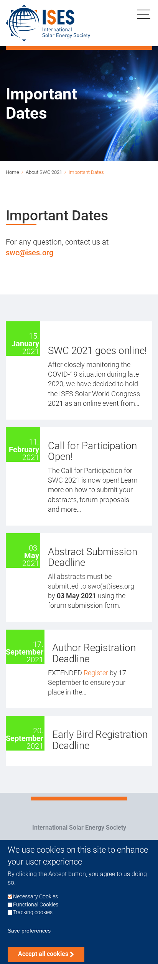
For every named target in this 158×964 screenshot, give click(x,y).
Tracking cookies (33, 912)
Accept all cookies (43, 953)
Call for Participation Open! (92, 451)
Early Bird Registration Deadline (100, 740)
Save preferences (29, 931)
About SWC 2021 (44, 172)
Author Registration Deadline (94, 653)
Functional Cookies (35, 904)
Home (12, 172)
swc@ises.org (29, 252)
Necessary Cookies (35, 896)
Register (97, 673)
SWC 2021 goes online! (97, 350)
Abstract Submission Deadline (92, 557)
